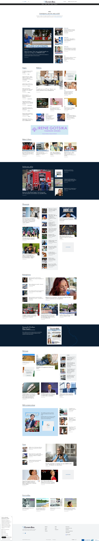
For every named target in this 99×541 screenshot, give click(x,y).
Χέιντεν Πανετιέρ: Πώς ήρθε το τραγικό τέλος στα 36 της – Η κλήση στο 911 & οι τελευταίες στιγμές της (48, 482)
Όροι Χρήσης (54, 539)
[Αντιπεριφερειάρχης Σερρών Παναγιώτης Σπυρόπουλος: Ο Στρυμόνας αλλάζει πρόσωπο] (42, 502)
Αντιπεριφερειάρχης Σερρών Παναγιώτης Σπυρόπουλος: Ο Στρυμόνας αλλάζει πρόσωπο (40, 509)
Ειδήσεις (43, 4)
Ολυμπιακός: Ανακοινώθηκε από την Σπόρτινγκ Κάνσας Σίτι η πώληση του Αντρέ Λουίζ (66, 219)
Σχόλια (49, 4)
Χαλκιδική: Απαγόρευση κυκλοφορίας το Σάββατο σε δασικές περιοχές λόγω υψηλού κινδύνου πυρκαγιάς (29, 316)
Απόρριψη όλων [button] (9, 537)
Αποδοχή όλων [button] (4, 537)
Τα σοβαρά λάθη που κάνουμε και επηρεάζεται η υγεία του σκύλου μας (52, 253)
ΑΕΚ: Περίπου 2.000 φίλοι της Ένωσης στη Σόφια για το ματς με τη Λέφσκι (52, 210)
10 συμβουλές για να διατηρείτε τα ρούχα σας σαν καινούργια (72, 409)
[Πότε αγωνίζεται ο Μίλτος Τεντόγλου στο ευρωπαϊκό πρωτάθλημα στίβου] (44, 248)
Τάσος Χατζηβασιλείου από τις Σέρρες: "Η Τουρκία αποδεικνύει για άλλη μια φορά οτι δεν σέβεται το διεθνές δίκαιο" (70, 49)
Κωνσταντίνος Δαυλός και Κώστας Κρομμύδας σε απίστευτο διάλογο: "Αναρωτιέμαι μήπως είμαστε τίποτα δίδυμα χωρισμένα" (50, 117)
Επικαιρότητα (26, 274)
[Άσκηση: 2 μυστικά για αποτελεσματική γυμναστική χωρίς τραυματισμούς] (24, 462)
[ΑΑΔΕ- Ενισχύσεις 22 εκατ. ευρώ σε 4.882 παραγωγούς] (28, 358)
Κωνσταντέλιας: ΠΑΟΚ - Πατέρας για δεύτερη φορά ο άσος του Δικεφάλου (52, 265)
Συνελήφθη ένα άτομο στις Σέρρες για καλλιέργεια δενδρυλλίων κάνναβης (27, 72)
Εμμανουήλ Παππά (30, 105)
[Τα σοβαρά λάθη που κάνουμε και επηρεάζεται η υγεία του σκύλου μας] (44, 254)
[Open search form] (28, 1)
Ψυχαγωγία (55, 4)
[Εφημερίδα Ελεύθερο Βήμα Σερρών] (59, 335)
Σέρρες (46, 4)
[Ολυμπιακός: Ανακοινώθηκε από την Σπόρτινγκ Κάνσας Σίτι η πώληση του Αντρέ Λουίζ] (68, 213)
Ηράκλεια (29, 116)
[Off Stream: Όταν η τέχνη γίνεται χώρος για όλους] (56, 502)
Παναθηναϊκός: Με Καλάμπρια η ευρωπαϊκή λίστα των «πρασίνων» (52, 235)
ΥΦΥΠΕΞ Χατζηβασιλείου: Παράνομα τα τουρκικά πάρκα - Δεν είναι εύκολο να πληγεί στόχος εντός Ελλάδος (48, 394)
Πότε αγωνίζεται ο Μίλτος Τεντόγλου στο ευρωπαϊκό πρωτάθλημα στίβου (52, 247)
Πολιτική (52, 4)
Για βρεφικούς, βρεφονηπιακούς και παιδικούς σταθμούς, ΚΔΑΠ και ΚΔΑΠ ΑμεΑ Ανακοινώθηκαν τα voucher (70, 180)
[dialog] (6, 528)
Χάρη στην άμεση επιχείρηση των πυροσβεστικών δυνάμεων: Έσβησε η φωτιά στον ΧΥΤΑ (27, 114)
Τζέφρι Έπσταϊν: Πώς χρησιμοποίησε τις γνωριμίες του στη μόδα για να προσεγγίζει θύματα (72, 429)
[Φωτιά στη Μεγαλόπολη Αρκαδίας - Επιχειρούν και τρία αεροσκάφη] (24, 286)
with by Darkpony (74, 539)
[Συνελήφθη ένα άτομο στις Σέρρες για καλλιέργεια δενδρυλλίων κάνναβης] (63, 377)
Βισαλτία (29, 92)
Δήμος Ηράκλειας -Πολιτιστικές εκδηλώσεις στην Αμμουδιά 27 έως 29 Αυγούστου (27, 109)
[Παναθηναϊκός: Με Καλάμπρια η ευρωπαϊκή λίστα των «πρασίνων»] (44, 236)
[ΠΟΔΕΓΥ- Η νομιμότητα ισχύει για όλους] (47, 361)
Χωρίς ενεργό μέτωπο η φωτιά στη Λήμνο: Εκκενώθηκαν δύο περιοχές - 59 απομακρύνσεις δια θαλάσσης (36, 298)
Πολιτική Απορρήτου (48, 539)
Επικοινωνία (67, 526)
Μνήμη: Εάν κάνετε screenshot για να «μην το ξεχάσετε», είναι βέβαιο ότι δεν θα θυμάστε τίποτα (69, 108)
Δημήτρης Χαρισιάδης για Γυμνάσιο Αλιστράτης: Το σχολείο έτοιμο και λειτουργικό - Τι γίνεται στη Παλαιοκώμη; (71, 364)
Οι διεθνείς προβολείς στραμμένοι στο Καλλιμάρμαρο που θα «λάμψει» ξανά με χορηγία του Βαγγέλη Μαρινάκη (52, 224)
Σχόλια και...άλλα (26, 49)
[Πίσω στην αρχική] (49, 1)
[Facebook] (23, 533)
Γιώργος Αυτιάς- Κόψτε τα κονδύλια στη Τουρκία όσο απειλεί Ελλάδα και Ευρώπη (66, 394)
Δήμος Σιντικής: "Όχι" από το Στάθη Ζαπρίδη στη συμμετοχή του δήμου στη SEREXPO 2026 (27, 120)
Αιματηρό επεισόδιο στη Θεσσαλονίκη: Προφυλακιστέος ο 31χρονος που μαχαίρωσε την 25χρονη (36, 279)
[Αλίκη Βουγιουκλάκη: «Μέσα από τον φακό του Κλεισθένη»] (28, 502)
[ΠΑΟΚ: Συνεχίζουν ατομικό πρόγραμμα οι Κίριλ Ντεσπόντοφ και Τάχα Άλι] (44, 242)
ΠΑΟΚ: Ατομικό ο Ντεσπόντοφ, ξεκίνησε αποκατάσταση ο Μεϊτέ (51, 259)
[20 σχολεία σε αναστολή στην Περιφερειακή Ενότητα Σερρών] (59, 173)
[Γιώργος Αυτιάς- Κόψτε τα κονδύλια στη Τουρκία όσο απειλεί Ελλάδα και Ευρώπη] (68, 388)
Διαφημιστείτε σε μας (69, 528)
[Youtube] (25, 533)
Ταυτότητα (67, 529)
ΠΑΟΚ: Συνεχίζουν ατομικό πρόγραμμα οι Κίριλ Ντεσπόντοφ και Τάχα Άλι (52, 241)
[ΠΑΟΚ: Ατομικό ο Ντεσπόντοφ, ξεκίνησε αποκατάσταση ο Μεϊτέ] (44, 260)
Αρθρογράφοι (68, 532)
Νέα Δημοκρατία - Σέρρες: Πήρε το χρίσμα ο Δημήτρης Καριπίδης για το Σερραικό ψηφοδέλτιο (69, 40)
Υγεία (37, 87)
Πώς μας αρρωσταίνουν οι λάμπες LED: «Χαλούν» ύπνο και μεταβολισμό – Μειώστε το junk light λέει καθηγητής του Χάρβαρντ (36, 455)
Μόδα (28, 405)
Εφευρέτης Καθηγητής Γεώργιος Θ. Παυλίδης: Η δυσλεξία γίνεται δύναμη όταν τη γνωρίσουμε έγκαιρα (70, 509)
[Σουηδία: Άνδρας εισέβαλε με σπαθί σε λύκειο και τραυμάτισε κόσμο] (68, 309)
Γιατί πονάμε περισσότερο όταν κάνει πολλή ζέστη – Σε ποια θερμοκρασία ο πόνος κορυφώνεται (55, 108)
